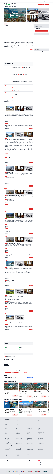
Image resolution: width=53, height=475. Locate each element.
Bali (27, 420)
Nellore (39, 428)
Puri (38, 424)
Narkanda (17, 429)
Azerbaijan (17, 420)
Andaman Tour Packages (19, 438)
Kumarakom (6, 433)
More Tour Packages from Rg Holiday (10, 381)
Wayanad (28, 433)
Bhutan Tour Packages (18, 448)
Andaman (6, 420)
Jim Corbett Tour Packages (41, 442)
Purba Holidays (7, 412)
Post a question (30, 377)
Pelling (12, 6)
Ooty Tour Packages (29, 442)
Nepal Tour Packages (7, 449)
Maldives (6, 424)
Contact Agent (12, 372)
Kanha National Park (18, 433)
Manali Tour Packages (7, 439)
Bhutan (39, 420)
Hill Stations (17, 454)
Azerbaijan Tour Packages (19, 450)
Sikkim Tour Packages (18, 439)
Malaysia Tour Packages (7, 450)
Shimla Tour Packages (40, 438)
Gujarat (5, 423)
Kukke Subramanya (29, 428)
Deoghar (6, 428)
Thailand (39, 425)
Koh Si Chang (17, 432)
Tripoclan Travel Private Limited (23, 412)
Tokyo (5, 432)
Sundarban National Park (41, 432)
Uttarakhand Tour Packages (30, 439)
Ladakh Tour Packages (41, 443)
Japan (16, 423)
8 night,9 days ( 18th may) (37, 409)
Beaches (6, 454)
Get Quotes (43, 4)
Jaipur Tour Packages (18, 442)
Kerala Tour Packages (29, 438)
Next (25, 15)
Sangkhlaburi (17, 428)
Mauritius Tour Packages (41, 448)
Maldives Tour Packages (7, 448)
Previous (5, 15)
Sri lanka (28, 425)
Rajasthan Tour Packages (41, 439)
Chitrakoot (39, 433)
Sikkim (14, 6)
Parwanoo (28, 429)
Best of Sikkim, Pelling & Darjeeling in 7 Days (25, 410)
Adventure (28, 454)
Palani (39, 429)
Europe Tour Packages (18, 449)
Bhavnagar (6, 429)
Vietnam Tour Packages (30, 448)
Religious (39, 454)
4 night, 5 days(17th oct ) (37, 391)
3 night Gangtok (7, 390)
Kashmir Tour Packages (7, 438)
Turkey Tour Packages (41, 449)
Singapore (17, 425)
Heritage (6, 455)
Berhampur (28, 432)
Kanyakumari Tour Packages (19, 443)
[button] (31, 49)
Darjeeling (6, 6)
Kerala (39, 423)
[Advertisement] (18, 34)
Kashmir (28, 423)
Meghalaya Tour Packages (30, 443)
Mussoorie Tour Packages (8, 443)
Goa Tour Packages (7, 442)
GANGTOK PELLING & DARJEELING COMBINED (10, 410)
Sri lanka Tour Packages (30, 449)
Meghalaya (17, 424)
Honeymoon (17, 455)
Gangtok (9, 6)
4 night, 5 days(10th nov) (23, 391)
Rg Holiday (18, 43)
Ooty (27, 424)
